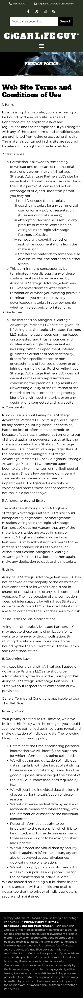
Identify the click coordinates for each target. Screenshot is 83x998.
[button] (41, 45)
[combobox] (34, 21)
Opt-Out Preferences (36, 925)
